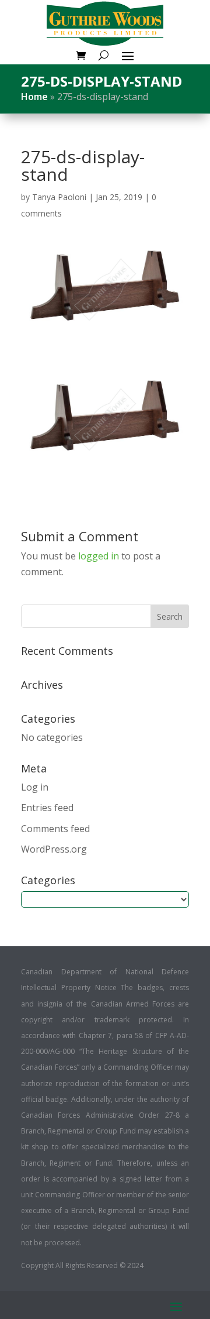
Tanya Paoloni (59, 196)
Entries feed (47, 807)
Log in (34, 787)
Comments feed (55, 828)
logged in (98, 555)
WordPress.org (54, 849)
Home (34, 96)
